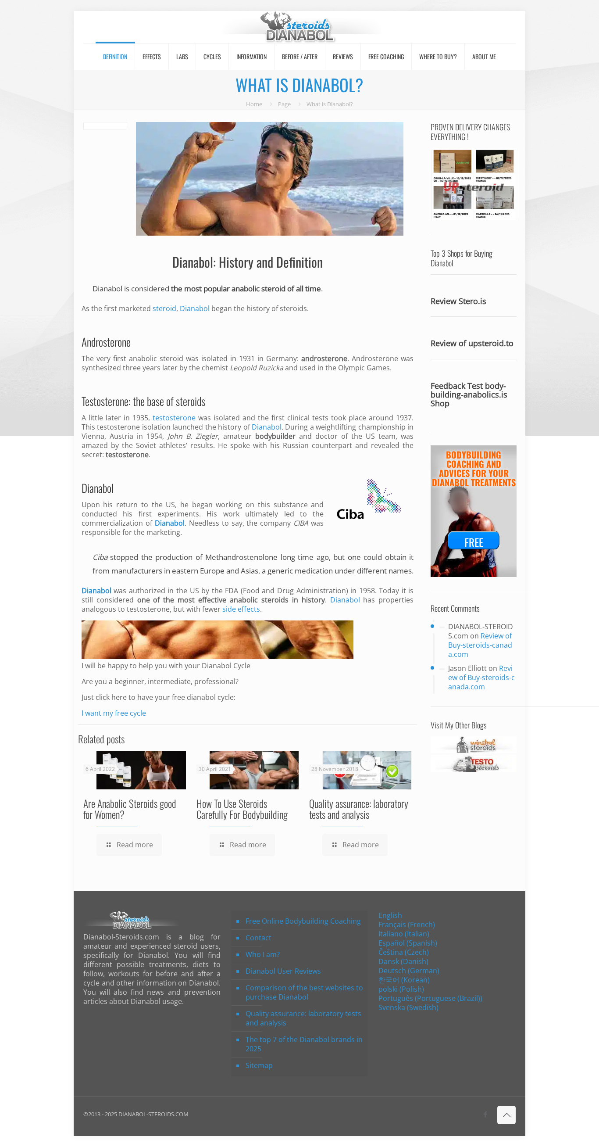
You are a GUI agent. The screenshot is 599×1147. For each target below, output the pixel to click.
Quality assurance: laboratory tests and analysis (358, 809)
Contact (258, 938)
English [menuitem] (390, 915)
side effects (241, 609)
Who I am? (263, 954)
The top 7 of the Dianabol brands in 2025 (304, 1044)
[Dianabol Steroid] (300, 27)
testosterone (174, 418)
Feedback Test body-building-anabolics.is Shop (469, 395)
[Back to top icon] (506, 1115)
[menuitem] (390, 915)
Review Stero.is (458, 301)
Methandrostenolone (241, 557)
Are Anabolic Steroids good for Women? (129, 809)
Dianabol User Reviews (283, 971)
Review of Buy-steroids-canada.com (480, 645)
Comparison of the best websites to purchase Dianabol (304, 992)
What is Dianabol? (330, 104)
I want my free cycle (114, 713)
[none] (447, 961)
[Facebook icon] (485, 1114)
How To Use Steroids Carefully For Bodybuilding (242, 809)
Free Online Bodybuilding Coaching (303, 921)
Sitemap (259, 1065)
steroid (163, 308)
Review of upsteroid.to (472, 343)
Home (254, 104)
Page (284, 104)
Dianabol (107, 288)
